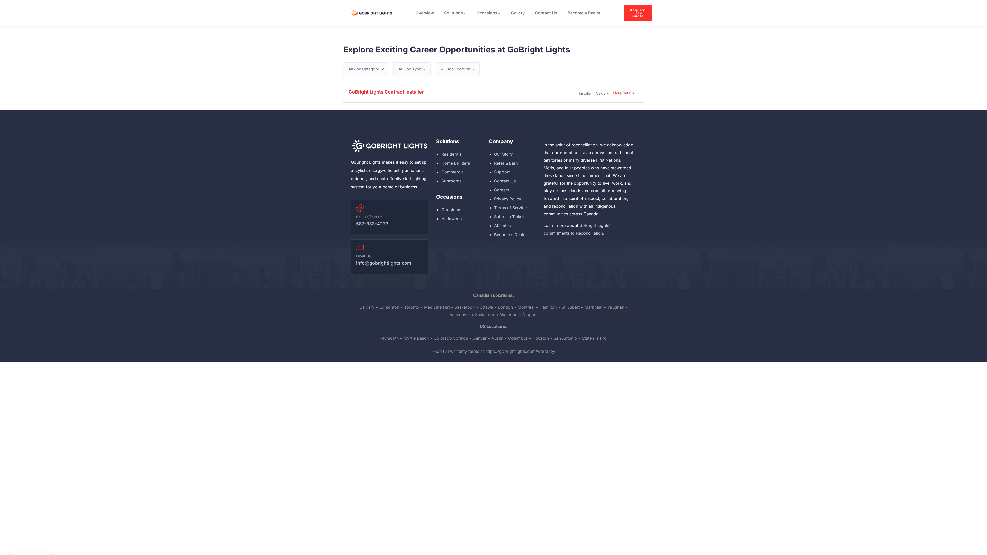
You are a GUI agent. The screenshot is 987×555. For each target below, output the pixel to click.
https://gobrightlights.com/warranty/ (520, 351)
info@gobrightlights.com (383, 263)
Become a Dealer (584, 12)
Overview (425, 12)
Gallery (518, 12)
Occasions (487, 12)
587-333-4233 (372, 223)
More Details (624, 93)
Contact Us (546, 12)
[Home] (389, 146)
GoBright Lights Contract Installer (386, 92)
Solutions (453, 12)
